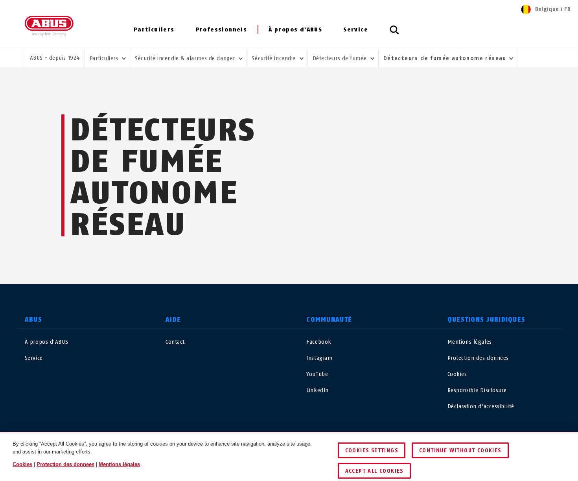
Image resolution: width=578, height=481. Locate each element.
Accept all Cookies (374, 471)
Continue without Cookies (460, 450)
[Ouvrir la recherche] (394, 34)
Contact (175, 342)
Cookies (457, 374)
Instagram (319, 358)
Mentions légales (469, 342)
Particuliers (154, 29)
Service (355, 29)
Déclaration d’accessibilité (480, 406)
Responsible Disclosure (477, 390)
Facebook (318, 342)
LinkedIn (317, 390)
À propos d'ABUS (295, 29)
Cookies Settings (371, 450)
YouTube (317, 374)
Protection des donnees (478, 358)
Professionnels (221, 29)
